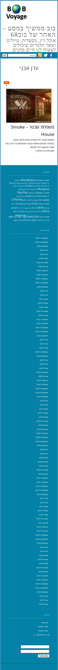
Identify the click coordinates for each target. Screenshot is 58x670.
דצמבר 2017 (42, 478)
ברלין (27, 203)
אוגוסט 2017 (42, 494)
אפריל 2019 (42, 413)
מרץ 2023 (43, 258)
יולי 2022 (43, 291)
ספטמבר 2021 (41, 331)
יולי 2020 (43, 360)
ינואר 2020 (42, 376)
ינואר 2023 (42, 266)
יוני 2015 (43, 600)
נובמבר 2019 (42, 384)
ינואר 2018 (42, 474)
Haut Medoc (41, 183)
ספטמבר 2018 (41, 441)
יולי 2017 (43, 498)
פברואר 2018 (41, 470)
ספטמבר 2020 (41, 352)
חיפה (40, 207)
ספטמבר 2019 (41, 392)
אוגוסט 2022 (42, 287)
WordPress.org (43, 635)
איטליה (16, 199)
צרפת (20, 215)
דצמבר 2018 (42, 429)
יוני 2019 (43, 405)
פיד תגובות (43, 631)
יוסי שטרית (26, 208)
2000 (47, 180)
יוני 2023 (43, 254)
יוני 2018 (43, 453)
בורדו (34, 203)
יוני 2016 (43, 551)
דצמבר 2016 (42, 527)
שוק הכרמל (29, 220)
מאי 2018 (43, 457)
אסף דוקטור (43, 204)
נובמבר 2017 (42, 482)
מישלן (45, 211)
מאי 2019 (43, 409)
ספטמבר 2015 (41, 588)
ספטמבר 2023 (41, 242)
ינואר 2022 (42, 315)
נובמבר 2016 (42, 531)
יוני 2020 (43, 364)
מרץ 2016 (43, 563)
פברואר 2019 (41, 421)
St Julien (44, 199)
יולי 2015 (43, 596)
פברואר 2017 (41, 519)
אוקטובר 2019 (41, 388)
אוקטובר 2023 (41, 238)
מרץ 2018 (43, 466)
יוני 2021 (43, 344)
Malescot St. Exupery (27, 189)
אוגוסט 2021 (42, 336)
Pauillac (22, 192)
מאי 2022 (43, 299)
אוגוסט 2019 (42, 396)
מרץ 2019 (43, 417)
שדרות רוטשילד (42, 220)
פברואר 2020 (41, 372)
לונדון (14, 208)
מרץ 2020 (43, 368)
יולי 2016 (43, 547)
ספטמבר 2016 (41, 539)
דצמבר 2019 (42, 380)
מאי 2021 (43, 348)
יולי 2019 (43, 401)
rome (28, 195)
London (28, 185)
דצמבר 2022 (42, 270)
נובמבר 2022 (42, 274)
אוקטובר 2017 (41, 486)
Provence (20, 196)
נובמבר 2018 (42, 433)
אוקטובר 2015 (41, 584)
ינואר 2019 (42, 425)
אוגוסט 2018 (42, 445)
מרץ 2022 (43, 307)
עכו (40, 217)
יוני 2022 (43, 295)
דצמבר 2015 (42, 576)
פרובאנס (33, 216)
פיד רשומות (42, 626)
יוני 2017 (43, 502)
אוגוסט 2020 (42, 356)
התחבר (44, 622)
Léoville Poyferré (41, 186)
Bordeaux (28, 180)
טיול (34, 208)
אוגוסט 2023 (42, 246)
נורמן (32, 211)
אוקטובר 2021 (41, 327)
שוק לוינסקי (18, 220)
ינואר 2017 (42, 523)
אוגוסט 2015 (42, 592)
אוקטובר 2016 (41, 535)
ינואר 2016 (42, 571)
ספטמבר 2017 (41, 490)
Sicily (34, 196)
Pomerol (32, 193)
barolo (18, 180)
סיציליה (21, 211)
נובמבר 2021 (42, 323)
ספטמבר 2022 (41, 283)
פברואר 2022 (41, 311)
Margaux (43, 189)
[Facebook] (50, 56)
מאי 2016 (43, 555)
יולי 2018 (43, 449)
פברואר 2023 (41, 262)
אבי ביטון (26, 200)
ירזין (19, 208)
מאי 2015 (43, 604)
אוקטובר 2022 (41, 278)
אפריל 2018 (42, 462)
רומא (12, 216)
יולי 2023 (43, 250)
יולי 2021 (43, 340)
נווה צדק (38, 211)
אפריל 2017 (42, 510)
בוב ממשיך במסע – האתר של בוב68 (29, 31)
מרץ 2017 (43, 515)
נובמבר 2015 (42, 580)
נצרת (27, 211)
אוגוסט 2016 (42, 543)
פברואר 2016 (41, 567)
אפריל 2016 (42, 559)
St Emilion (42, 196)
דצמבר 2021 (42, 319)
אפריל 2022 (42, 303)
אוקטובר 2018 (41, 437)
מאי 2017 (43, 506)
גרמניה (20, 203)
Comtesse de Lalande (25, 183)
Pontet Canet (42, 192)
